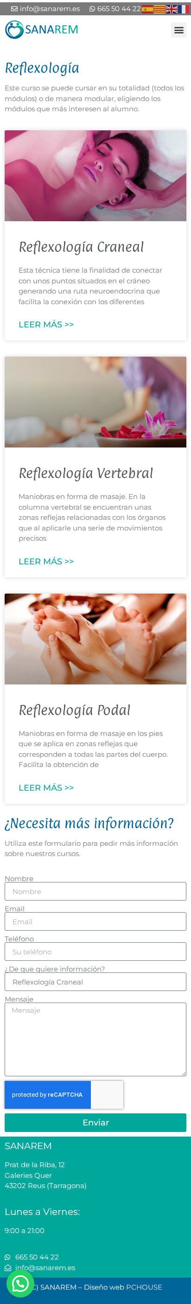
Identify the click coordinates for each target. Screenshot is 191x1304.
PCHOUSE (144, 1287)
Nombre (19, 878)
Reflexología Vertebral (86, 473)
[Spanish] (148, 8)
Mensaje (19, 999)
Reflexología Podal (74, 710)
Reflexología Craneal (81, 246)
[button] (178, 30)
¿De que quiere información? (55, 968)
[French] (184, 8)
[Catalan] (160, 8)
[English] (172, 8)
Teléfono (19, 938)
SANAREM (28, 1145)
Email (15, 908)
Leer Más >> (46, 325)
